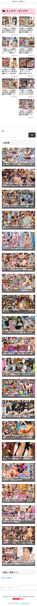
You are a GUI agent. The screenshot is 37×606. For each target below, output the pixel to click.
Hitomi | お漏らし (6, 577)
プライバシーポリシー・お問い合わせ (18, 603)
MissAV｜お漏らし (18, 596)
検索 (2, 131)
